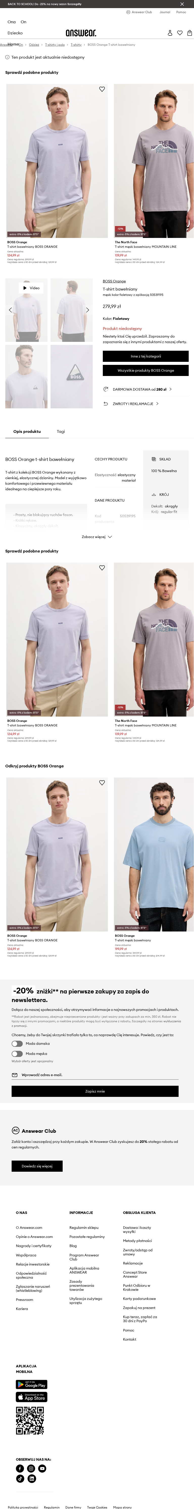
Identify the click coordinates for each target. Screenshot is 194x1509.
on (23, 21)
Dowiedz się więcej (37, 1166)
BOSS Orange (114, 281)
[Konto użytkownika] (170, 33)
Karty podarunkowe (139, 1298)
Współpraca (26, 1255)
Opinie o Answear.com (34, 1236)
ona (12, 21)
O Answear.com (29, 1227)
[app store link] (31, 1396)
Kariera (22, 1308)
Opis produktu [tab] (27, 431)
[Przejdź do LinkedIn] (32, 1478)
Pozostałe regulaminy (87, 1236)
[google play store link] (31, 1384)
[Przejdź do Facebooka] (20, 1468)
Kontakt (129, 1339)
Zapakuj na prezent (139, 1307)
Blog (73, 1246)
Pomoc (128, 1330)
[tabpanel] (97, 490)
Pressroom (24, 1299)
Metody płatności (137, 1240)
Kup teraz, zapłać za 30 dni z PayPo (140, 1319)
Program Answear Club (84, 1257)
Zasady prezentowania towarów (81, 1285)
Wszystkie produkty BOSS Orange (146, 370)
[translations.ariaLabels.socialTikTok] (20, 1478)
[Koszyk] (190, 33)
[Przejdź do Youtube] (42, 1468)
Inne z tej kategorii (146, 356)
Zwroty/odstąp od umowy (138, 1252)
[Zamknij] (182, 4)
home (13, 44)
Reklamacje (133, 1263)
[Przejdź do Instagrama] (31, 1468)
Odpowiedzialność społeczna (31, 1275)
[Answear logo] (81, 33)
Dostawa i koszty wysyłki (137, 1229)
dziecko (15, 32)
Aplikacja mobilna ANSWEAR (84, 1270)
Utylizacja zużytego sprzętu (85, 1300)
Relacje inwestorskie (33, 1264)
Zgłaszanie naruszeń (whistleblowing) (33, 1288)
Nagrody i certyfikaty (34, 1246)
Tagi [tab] (61, 431)
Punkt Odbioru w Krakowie (136, 1287)
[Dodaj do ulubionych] (102, 89)
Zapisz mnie (95, 1091)
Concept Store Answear (135, 1274)
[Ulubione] (180, 33)
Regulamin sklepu (84, 1227)
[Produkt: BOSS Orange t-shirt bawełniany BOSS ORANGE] (57, 161)
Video (34, 288)
